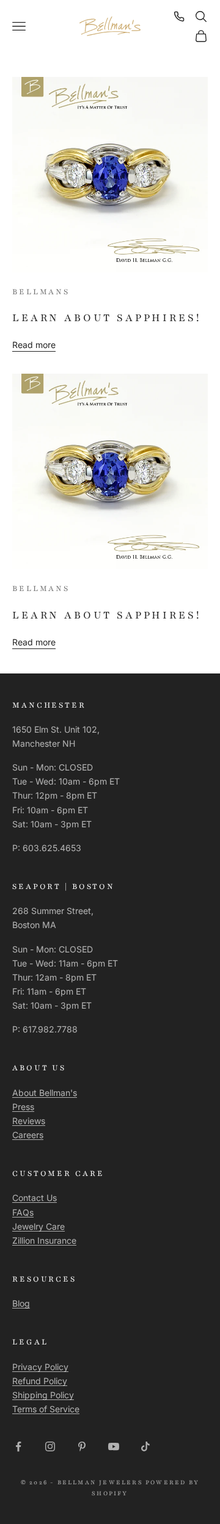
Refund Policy (39, 1381)
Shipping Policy (43, 1395)
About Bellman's (44, 1092)
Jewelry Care (38, 1226)
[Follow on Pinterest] (82, 1446)
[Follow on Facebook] (18, 1446)
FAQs (23, 1212)
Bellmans (41, 291)
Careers (27, 1135)
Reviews (28, 1121)
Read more (34, 344)
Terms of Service (45, 1409)
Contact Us (34, 1197)
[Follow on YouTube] (114, 1446)
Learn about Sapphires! (106, 318)
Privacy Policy (40, 1367)
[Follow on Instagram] (50, 1446)
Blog (21, 1303)
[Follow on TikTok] (145, 1446)
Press (23, 1106)
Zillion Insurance (44, 1240)
